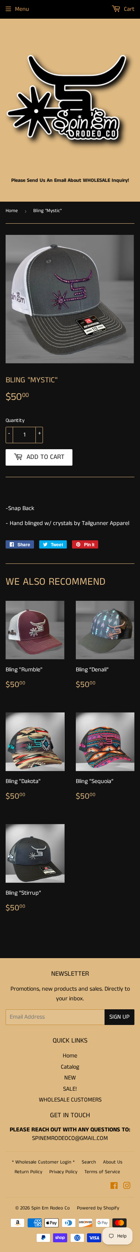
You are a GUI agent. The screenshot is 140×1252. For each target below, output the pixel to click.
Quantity (15, 420)
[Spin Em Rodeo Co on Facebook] (114, 1187)
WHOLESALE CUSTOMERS (70, 1100)
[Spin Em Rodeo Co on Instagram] (127, 1187)
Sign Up (119, 1017)
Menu (22, 9)
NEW (70, 1078)
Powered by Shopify (98, 1208)
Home (12, 210)
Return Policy (28, 1171)
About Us (112, 1162)
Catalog (70, 1067)
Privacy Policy (63, 1171)
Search (89, 1162)
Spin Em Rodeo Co (50, 1208)
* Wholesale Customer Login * (43, 1162)
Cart (128, 9)
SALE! (70, 1089)
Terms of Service (102, 1171)
